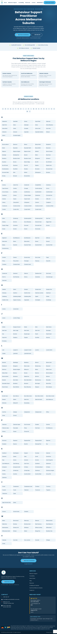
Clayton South (27, 198)
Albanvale (48, 121)
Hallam (14, 289)
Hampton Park (49, 289)
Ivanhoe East (15, 308)
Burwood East (27, 175)
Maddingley (15, 362)
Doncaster (26, 225)
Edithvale (48, 237)
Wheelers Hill (16, 527)
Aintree (25, 121)
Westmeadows (5, 527)
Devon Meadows (27, 221)
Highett (36, 296)
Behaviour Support (12, 2)
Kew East (15, 333)
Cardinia (15, 188)
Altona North (4, 128)
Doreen (3, 228)
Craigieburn (48, 202)
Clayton (14, 198)
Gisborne (26, 273)
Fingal (47, 257)
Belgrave (4, 151)
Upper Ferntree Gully (6, 502)
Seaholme (4, 456)
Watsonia (37, 520)
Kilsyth (36, 333)
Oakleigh (15, 412)
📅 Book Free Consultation (23, 34)
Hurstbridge (48, 299)
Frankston (4, 264)
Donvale (48, 225)
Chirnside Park (49, 195)
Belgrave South (27, 151)
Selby (25, 456)
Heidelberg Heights (17, 296)
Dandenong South (38, 218)
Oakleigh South (38, 412)
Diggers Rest (48, 221)
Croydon (4, 209)
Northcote (4, 402)
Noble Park (26, 399)
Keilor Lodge (15, 330)
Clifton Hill (48, 198)
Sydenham (4, 477)
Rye (47, 444)
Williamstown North (6, 531)
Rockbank (4, 444)
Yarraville (37, 540)
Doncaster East (38, 225)
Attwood (48, 131)
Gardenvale (4, 273)
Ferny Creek (37, 257)
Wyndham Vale (49, 531)
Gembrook (15, 273)
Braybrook (15, 165)
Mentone (15, 372)
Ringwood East (27, 440)
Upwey (14, 502)
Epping (3, 244)
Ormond (14, 415)
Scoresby (37, 453)
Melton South (49, 369)
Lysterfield (15, 353)
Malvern (37, 362)
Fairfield (4, 257)
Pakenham (4, 424)
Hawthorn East (27, 292)
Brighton (37, 165)
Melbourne (26, 369)
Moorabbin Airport (6, 383)
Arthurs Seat (37, 128)
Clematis (37, 198)
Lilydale (3, 353)
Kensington (48, 330)
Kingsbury (15, 337)
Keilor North (26, 330)
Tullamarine (4, 493)
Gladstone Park (38, 273)
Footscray (37, 260)
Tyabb (14, 493)
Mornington (37, 383)
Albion (14, 124)
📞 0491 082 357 (36, 34)
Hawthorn (15, 292)
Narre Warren (16, 396)
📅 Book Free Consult (8, 581)
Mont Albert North (27, 380)
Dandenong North (27, 218)
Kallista (3, 326)
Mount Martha (16, 386)
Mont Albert (15, 380)
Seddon (14, 456)
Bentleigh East (16, 154)
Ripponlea (48, 440)
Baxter (3, 147)
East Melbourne (16, 237)
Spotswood (48, 463)
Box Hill (36, 161)
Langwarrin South (27, 349)
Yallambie (4, 540)
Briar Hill (26, 165)
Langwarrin (15, 349)
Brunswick (37, 168)
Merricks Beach (49, 372)
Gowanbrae (37, 276)
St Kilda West (27, 470)
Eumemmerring (5, 248)
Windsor (15, 531)
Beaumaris (48, 147)
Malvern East (48, 362)
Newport (4, 399)
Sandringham (16, 453)
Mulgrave (37, 386)
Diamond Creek (38, 221)
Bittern (36, 154)
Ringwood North (38, 440)
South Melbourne (5, 463)
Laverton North (49, 349)
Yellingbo (48, 540)
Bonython (4, 161)
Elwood (36, 241)
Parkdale (37, 424)
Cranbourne (4, 205)
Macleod (4, 362)
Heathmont (48, 292)
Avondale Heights (16, 135)
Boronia (14, 161)
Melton (36, 369)
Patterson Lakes (5, 428)
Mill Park (37, 376)
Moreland (26, 383)
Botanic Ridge (27, 161)
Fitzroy (3, 260)
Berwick (25, 154)
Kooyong (48, 337)
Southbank (37, 463)
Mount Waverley (27, 386)
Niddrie (14, 399)
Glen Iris (4, 276)
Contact (34, 2)
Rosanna (15, 444)
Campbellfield (38, 184)
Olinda (3, 415)
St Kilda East (15, 470)
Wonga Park (37, 531)
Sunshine (15, 473)
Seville (36, 456)
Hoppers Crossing (16, 299)
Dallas (3, 218)
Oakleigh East (27, 412)
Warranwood (15, 520)
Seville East (48, 456)
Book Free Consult (49, 2)
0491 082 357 (40, 2)
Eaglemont (4, 237)
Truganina (48, 489)
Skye (3, 460)
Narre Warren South (50, 396)
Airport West (37, 121)
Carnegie (26, 188)
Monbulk (4, 380)
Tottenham (26, 489)
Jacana (3, 317)
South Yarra (26, 463)
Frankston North (16, 264)
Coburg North (16, 202)
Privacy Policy (49, 632)
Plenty (25, 428)
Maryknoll (48, 366)
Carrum (47, 188)
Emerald (47, 241)
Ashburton (4, 131)
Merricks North (5, 376)
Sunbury (4, 473)
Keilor (36, 326)
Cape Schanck (5, 188)
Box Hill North (49, 161)
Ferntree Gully (27, 257)
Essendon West (49, 244)
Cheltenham (37, 195)
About (5, 2)
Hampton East (38, 289)
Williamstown (49, 527)
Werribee (15, 524)
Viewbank (26, 511)
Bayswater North (27, 147)
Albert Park (4, 124)
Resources (27, 2)
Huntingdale (37, 299)
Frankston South (27, 264)
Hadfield (4, 289)
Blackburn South (27, 158)
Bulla (14, 172)
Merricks (37, 372)
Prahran (4, 431)
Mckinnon (4, 369)
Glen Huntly (48, 273)
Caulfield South (49, 191)
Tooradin (4, 489)
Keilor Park (37, 330)
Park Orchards (27, 424)
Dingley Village (5, 225)
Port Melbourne (49, 428)
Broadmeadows (5, 168)
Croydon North (27, 209)
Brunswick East (49, 168)
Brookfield (15, 168)
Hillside (47, 296)
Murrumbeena (49, 386)
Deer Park (48, 218)
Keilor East (4, 330)
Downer (25, 228)
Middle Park (26, 376)
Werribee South (27, 524)
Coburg (3, 202)
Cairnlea (4, 184)
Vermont (4, 511)
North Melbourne (49, 399)
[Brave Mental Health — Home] (2, 2)
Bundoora (48, 172)
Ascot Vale (48, 128)
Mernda (25, 372)
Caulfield (15, 191)
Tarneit (3, 486)
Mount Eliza (48, 383)
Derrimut (15, 221)
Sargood (26, 453)
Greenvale (4, 280)
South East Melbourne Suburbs (36, 587)
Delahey (4, 221)
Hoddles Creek (5, 299)
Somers (14, 460)
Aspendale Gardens (39, 131)
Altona (36, 124)
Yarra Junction (27, 540)
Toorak (14, 489)
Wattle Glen (4, 524)
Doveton (15, 228)
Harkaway (4, 292)
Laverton (37, 349)
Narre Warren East (28, 396)
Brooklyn (26, 168)
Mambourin (4, 366)
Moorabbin (48, 380)
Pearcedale (15, 428)
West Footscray (38, 524)
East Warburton (27, 237)
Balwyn (25, 144)
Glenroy (25, 276)
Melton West (4, 372)
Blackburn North (16, 158)
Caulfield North (38, 191)
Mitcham (48, 376)
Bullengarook (38, 172)
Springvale (4, 467)
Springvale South (16, 467)
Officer (47, 412)
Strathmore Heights (50, 470)
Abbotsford (4, 121)
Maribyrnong (37, 366)
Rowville (26, 444)
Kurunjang (4, 340)
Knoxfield (37, 337)
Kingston (26, 337)
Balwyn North (38, 144)
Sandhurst (4, 453)
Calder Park (15, 184)
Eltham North (26, 241)
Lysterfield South (27, 353)
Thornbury (48, 486)
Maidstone (26, 362)
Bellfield (37, 151)
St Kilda (3, 470)
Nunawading (26, 402)
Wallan (3, 520)
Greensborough (49, 276)
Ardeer (14, 128)
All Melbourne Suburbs (34, 585)
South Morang (16, 463)
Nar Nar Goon (5, 396)
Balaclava (15, 144)
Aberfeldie (15, 121)
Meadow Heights (16, 369)
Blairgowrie (37, 158)
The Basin (37, 486)
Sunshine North (27, 473)
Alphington (26, 124)
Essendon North (38, 244)
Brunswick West (5, 172)
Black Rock (48, 154)
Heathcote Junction (39, 292)
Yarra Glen (15, 540)
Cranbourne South (39, 205)
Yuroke (3, 543)
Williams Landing (38, 527)
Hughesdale (26, 299)
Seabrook (48, 453)
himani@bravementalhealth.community (11, 599)
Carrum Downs (5, 191)
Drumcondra (37, 228)
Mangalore (15, 366)
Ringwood (15, 440)
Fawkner (15, 257)
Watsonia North (49, 520)
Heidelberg (4, 296)
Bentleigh (4, 154)
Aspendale (26, 131)
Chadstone (4, 195)
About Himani (32, 578)
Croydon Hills (16, 209)
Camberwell (26, 184)
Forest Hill (48, 260)
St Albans (26, 467)
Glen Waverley (16, 276)
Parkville (48, 424)
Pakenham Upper (16, 424)
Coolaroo (37, 202)
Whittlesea (26, 527)
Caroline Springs (38, 188)
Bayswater (15, 147)
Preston (14, 431)
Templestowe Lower (28, 486)
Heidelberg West (27, 296)
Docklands (15, 225)
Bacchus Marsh (5, 144)
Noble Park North (38, 399)
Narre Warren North (39, 396)
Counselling (21, 2)
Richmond (4, 440)
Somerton (26, 460)
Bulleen (25, 172)
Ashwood (15, 131)
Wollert (25, 531)
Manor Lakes (26, 366)
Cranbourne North (27, 205)
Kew (3, 333)
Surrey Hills (48, 473)
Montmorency (38, 380)
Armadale (26, 128)
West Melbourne (49, 524)
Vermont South (16, 511)
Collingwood (26, 202)
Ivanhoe (4, 308)
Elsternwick (4, 241)
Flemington (26, 260)
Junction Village (16, 317)
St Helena (48, 467)
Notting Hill (15, 402)
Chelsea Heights (27, 195)
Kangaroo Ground (16, 326)
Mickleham (15, 376)
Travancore (37, 489)
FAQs (31, 580)
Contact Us (32, 590)
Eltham (14, 241)
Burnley (3, 175)
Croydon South (38, 209)
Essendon (15, 244)
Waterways (26, 520)
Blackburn (4, 158)
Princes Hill (26, 431)
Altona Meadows (49, 124)
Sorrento (37, 460)
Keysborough (27, 333)
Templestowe (16, 486)
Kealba (25, 326)
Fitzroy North (15, 260)
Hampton (26, 289)
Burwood (15, 175)
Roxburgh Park (38, 444)
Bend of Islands (49, 151)
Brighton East (49, 165)
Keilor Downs (48, 326)
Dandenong (15, 218)
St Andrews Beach (39, 467)
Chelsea (15, 195)
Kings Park (4, 337)
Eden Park (37, 237)
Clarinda (4, 198)
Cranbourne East (16, 205)
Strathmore (37, 470)
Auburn (3, 135)
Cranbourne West (49, 205)
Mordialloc (15, 383)
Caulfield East (27, 191)
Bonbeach (48, 158)
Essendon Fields (27, 244)
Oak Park (4, 412)
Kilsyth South (48, 333)
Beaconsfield (38, 147)
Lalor (3, 349)
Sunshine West (38, 473)
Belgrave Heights (16, 151)
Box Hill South (5, 165)
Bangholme (48, 144)
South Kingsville (49, 460)
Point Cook (37, 428)
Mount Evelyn (5, 386)
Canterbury (48, 184)
